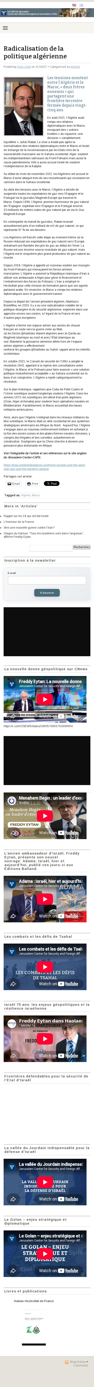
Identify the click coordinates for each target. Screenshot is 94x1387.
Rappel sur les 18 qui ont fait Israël (26, 516)
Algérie (25, 495)
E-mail (12, 573)
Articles (75, 67)
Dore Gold (24, 67)
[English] (74, 5)
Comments (80, 1365)
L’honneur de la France (19, 522)
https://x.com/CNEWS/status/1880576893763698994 (38, 726)
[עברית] (81, 5)
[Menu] (5, 28)
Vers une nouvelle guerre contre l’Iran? (29, 527)
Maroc (36, 495)
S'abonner (47, 592)
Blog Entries (78, 1362)
